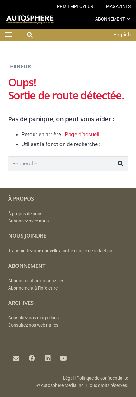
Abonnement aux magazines (36, 281)
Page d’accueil (82, 134)
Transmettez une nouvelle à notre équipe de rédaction (60, 250)
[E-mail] (16, 358)
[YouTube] (63, 358)
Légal (68, 378)
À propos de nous (25, 213)
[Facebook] (32, 358)
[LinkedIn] (48, 358)
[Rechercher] (120, 163)
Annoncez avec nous (28, 221)
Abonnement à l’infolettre (33, 288)
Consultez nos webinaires (33, 325)
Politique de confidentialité (102, 378)
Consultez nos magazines (33, 318)
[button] (129, 19)
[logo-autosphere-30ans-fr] (29, 19)
